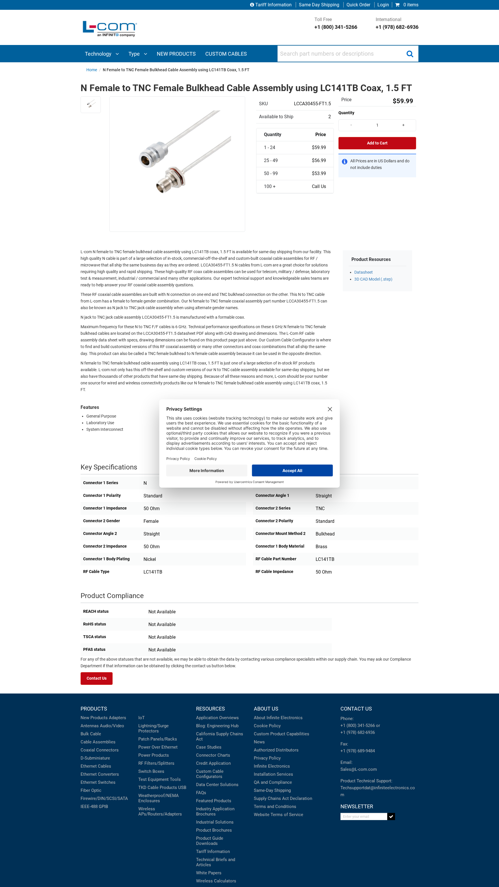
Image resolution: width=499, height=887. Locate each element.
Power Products (153, 755)
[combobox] (348, 54)
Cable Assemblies (98, 742)
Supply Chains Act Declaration (283, 798)
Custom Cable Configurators (210, 774)
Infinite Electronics (272, 766)
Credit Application (213, 763)
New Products (94, 717)
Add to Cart (377, 143)
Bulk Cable (91, 733)
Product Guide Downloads (209, 841)
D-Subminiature (95, 758)
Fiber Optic (91, 790)
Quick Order (358, 4)
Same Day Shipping (319, 4)
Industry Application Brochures (215, 811)
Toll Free (335, 23)
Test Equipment (153, 779)
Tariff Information (273, 4)
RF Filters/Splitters (156, 763)
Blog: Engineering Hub (217, 725)
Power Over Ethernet (158, 747)
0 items (410, 4)
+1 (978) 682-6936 (357, 732)
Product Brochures (214, 830)
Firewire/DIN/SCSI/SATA (104, 798)
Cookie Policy (267, 725)
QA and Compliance (273, 782)
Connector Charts (213, 755)
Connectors (107, 750)
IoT (141, 717)
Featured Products (213, 800)
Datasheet (363, 272)
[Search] (409, 53)
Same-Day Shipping (272, 790)
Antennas (90, 725)
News (259, 742)
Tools (175, 779)
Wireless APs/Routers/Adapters (160, 811)
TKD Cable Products (157, 787)
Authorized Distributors (276, 750)
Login (383, 4)
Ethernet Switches (98, 782)
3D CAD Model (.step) (373, 279)
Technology (99, 54)
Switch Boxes (151, 771)
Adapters (117, 717)
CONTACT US (356, 709)
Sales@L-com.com (358, 769)
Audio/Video (112, 725)
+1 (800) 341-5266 (357, 725)
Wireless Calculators (216, 881)
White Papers (208, 872)
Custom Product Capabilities (281, 733)
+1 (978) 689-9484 (357, 750)
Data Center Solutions (217, 784)
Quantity (346, 112)
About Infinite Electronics (278, 717)
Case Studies (208, 747)
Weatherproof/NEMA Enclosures (158, 798)
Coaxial (88, 750)
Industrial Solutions (215, 822)
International (397, 23)
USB (182, 787)
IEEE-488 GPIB (94, 806)
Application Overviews (217, 717)
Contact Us (97, 678)
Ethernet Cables (96, 766)
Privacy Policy (267, 758)
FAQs (201, 792)
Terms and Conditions (275, 806)
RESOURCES (210, 709)
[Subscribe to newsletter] (391, 816)
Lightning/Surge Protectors (153, 728)
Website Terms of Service (278, 814)
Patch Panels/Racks (157, 739)
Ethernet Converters (100, 774)
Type (135, 54)
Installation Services (273, 774)
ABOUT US (266, 709)
